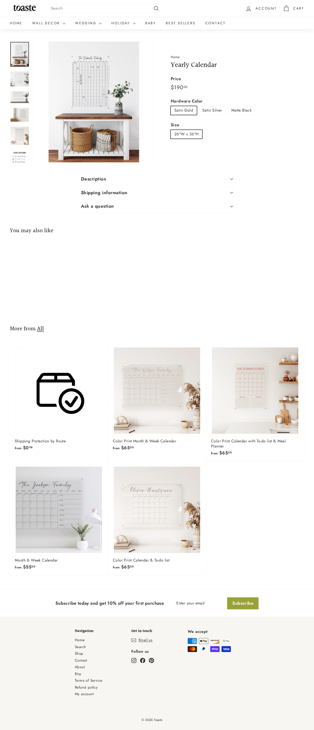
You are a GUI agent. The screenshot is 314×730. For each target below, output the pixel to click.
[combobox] (105, 8)
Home (16, 23)
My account (84, 694)
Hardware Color (187, 100)
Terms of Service (88, 680)
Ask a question (97, 206)
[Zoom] (93, 102)
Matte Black (241, 110)
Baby (150, 23)
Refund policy (86, 687)
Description (93, 179)
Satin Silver (212, 110)
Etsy (78, 674)
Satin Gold (183, 110)
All (40, 328)
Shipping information (104, 192)
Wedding (86, 23)
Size (175, 125)
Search (80, 647)
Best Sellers (181, 23)
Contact (215, 23)
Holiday (121, 23)
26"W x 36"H (186, 134)
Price (176, 78)
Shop (79, 653)
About (80, 667)
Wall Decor (47, 23)
